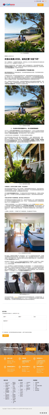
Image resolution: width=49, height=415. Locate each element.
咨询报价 (40, 4)
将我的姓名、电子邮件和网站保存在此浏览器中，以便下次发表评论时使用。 (18, 332)
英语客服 (37, 204)
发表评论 (6, 335)
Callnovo (16, 297)
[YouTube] (46, 412)
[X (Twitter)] (42, 412)
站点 (35, 316)
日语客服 (41, 204)
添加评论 (5, 320)
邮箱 (20, 316)
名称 (4, 316)
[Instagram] (44, 412)
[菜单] (46, 4)
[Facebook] (40, 412)
